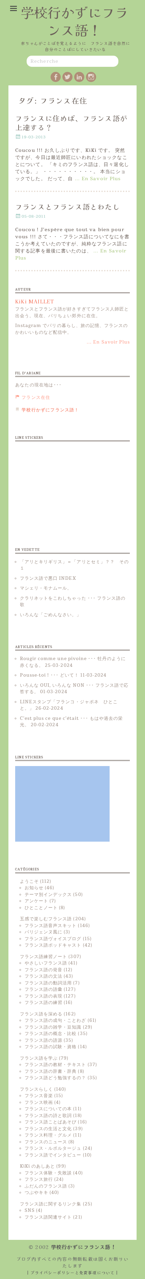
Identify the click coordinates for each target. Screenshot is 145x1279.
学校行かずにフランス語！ (74, 20)
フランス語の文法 (43, 976)
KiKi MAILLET (34, 301)
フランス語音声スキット (51, 926)
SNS (30, 1210)
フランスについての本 (48, 1109)
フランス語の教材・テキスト (55, 1065)
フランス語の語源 (43, 1040)
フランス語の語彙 (43, 989)
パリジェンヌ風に (43, 932)
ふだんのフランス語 (46, 1186)
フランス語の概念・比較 (51, 1034)
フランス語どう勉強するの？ (55, 1078)
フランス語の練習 (43, 1003)
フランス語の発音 (43, 970)
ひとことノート (41, 908)
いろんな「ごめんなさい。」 (51, 615)
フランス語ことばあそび (51, 1122)
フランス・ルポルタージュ (53, 1148)
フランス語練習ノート (43, 957)
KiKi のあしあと (37, 1166)
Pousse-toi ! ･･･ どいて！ (49, 675)
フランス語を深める (41, 1014)
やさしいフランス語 (46, 963)
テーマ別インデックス (48, 895)
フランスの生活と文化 (48, 1129)
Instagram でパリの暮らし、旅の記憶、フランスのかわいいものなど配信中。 (71, 329)
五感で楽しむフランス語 (46, 919)
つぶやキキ (36, 1193)
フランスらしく (36, 1089)
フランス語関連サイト (48, 1217)
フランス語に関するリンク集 (51, 1204)
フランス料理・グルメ (48, 1135)
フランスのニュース (46, 1142)
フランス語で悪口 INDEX (48, 578)
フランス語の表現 (43, 996)
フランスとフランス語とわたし (67, 206)
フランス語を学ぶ (39, 1058)
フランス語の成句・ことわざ (55, 1020)
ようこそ (29, 881)
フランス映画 (39, 1102)
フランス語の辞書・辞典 (51, 1071)
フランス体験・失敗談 (48, 1173)
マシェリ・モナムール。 (46, 588)
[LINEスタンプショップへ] (62, 484)
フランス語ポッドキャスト (53, 945)
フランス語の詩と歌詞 (48, 1116)
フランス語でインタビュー (53, 1155)
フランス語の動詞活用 (48, 983)
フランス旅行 (39, 1179)
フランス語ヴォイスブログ (53, 939)
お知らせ (34, 888)
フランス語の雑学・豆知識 (53, 1027)
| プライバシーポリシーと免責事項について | (72, 1272)
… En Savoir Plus (98, 178)
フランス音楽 (39, 1096)
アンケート (36, 901)
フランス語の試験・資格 (51, 1047)
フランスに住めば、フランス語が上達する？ (71, 122)
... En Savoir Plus (108, 342)
